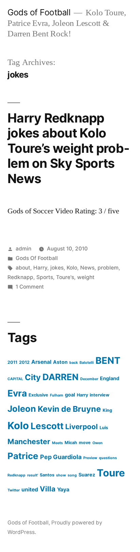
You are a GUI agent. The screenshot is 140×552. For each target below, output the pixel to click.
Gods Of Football (37, 258)
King (107, 410)
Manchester (28, 441)
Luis (104, 427)
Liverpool (81, 426)
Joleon (21, 409)
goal (70, 394)
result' (32, 475)
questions (108, 458)
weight (85, 277)
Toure (111, 473)
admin (23, 248)
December (89, 379)
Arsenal (41, 362)
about (23, 267)
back (73, 362)
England (109, 378)
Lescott (47, 426)
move (85, 442)
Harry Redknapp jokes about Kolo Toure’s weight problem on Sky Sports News (68, 148)
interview (99, 394)
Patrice (22, 456)
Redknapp (20, 277)
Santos (47, 474)
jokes (57, 267)
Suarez (86, 474)
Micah (71, 442)
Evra (17, 393)
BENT (107, 360)
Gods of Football (38, 12)
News (87, 267)
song (72, 475)
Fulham (56, 395)
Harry (40, 267)
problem (108, 267)
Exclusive (38, 394)
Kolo (72, 267)
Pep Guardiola (61, 456)
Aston (60, 362)
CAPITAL (15, 379)
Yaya (63, 489)
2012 (24, 362)
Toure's (65, 277)
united (29, 489)
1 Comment (30, 286)
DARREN (60, 377)
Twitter (13, 490)
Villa (47, 489)
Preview (90, 458)
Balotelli (87, 362)
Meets (57, 443)
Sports (44, 277)
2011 (12, 362)
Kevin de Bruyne (69, 409)
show (61, 475)
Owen (97, 443)
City (33, 377)
